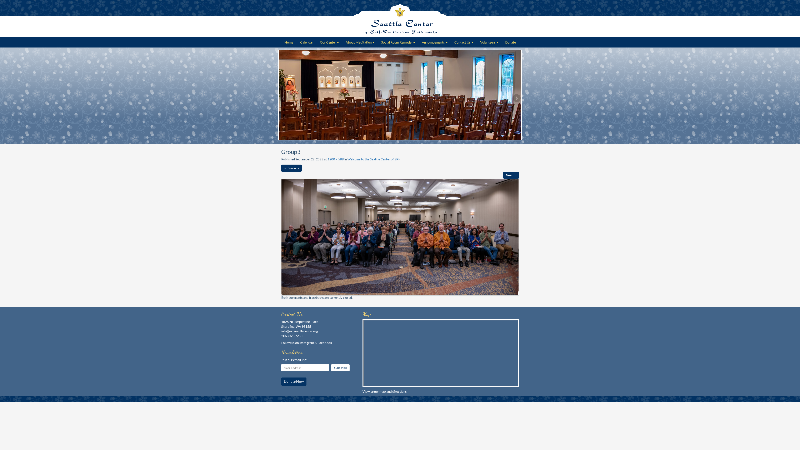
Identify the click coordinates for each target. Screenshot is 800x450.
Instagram (306, 343)
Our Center (328, 42)
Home (288, 42)
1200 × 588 (336, 159)
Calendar (306, 42)
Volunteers (488, 42)
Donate (510, 42)
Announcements (433, 42)
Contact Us (462, 42)
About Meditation (359, 42)
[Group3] (400, 236)
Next (517, 98)
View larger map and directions (384, 391)
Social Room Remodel (397, 42)
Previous (283, 98)
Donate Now (294, 381)
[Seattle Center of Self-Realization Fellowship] (400, 18)
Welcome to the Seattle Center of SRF (374, 159)
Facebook (325, 343)
